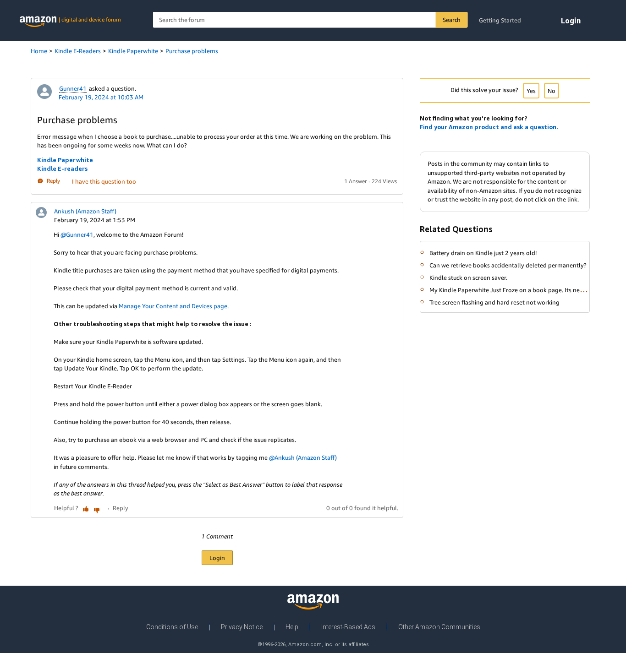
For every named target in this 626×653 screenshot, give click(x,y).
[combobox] (310, 20)
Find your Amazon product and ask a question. (489, 127)
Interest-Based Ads (348, 627)
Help (292, 627)
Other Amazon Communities (439, 627)
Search (452, 19)
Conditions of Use (172, 627)
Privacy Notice (242, 627)
